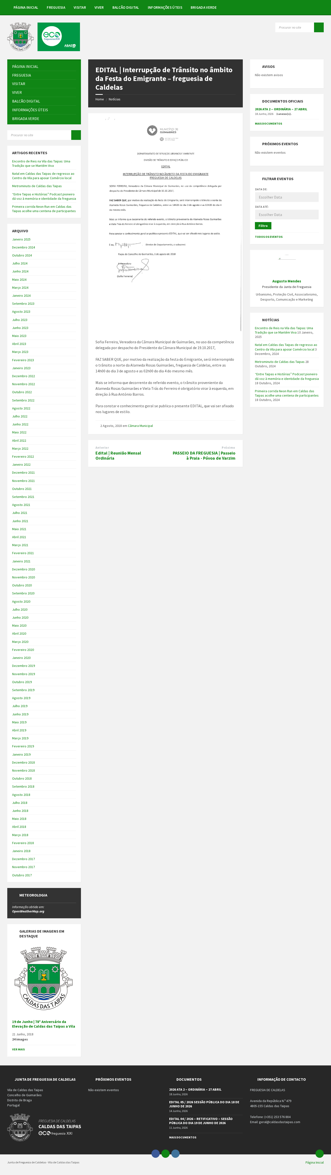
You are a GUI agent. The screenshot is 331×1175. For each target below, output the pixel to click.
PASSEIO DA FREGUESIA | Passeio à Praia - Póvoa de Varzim (204, 455)
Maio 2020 (19, 625)
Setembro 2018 (23, 786)
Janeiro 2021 (21, 561)
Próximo (228, 448)
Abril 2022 (19, 440)
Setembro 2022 (23, 400)
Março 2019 (20, 738)
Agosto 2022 (21, 408)
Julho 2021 (19, 513)
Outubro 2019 (22, 682)
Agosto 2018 (21, 794)
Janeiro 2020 (21, 657)
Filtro (263, 226)
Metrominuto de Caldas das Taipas (37, 186)
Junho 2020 (20, 617)
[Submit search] (319, 27)
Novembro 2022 (23, 384)
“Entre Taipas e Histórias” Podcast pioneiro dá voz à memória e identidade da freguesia (44, 196)
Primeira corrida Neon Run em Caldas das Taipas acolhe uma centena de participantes (44, 208)
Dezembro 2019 (23, 665)
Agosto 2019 (21, 698)
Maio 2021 (19, 529)
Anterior (102, 448)
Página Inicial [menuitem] (315, 1162)
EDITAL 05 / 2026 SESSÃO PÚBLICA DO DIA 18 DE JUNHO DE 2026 (204, 1104)
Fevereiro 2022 (23, 456)
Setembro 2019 (23, 690)
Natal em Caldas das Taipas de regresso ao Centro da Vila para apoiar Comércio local (43, 175)
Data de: (261, 189)
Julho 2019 (19, 706)
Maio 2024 (19, 279)
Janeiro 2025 (21, 239)
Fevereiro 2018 (23, 843)
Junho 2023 (20, 328)
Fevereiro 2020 (23, 649)
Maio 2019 (19, 722)
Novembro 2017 (23, 867)
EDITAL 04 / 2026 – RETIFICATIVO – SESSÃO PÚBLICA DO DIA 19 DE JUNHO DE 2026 (201, 1121)
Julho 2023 (19, 320)
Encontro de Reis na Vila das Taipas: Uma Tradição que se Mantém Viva (41, 163)
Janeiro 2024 (21, 295)
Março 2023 (20, 352)
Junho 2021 (20, 521)
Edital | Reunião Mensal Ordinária (118, 455)
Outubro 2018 (22, 778)
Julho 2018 (19, 802)
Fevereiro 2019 (23, 746)
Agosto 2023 (21, 311)
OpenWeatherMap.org (28, 911)
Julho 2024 (19, 263)
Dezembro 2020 (23, 569)
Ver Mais (18, 1049)
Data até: (262, 206)
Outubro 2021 (22, 489)
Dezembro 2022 (23, 376)
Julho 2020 (19, 609)
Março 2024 (20, 287)
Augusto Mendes (286, 281)
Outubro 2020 (22, 585)
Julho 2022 (19, 416)
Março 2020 (20, 641)
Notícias (114, 99)
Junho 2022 (20, 424)
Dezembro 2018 (23, 762)
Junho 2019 (20, 714)
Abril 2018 (19, 826)
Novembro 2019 (23, 674)
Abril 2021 (19, 537)
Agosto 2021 (21, 505)
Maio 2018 (19, 818)
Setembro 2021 (23, 497)
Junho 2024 (20, 271)
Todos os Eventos (269, 237)
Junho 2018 (20, 810)
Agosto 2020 (21, 601)
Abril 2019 (19, 730)
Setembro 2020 (23, 593)
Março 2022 (20, 448)
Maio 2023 (19, 336)
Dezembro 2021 (23, 472)
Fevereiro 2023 (23, 360)
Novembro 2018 (23, 770)
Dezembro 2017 (23, 859)
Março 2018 (20, 835)
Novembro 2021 (23, 481)
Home (99, 99)
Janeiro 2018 (21, 851)
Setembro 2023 (23, 303)
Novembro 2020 (23, 577)
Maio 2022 (19, 432)
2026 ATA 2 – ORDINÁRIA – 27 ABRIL (281, 109)
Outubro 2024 (22, 255)
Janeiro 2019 (21, 754)
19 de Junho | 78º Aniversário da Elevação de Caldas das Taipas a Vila (43, 1024)
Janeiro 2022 (21, 464)
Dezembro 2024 (23, 247)
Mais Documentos (268, 123)
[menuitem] (26, 7)
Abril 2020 (19, 633)
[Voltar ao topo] (319, 1154)
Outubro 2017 (22, 875)
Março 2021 (20, 545)
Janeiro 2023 (21, 368)
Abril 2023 (19, 344)
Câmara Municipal (140, 426)
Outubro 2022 (22, 392)
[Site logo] (43, 49)
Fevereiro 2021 (23, 553)
